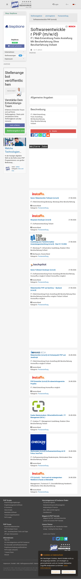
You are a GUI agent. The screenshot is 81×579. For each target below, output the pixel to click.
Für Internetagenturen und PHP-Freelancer (16, 542)
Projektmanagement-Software (13, 505)
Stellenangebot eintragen (16, 131)
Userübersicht (47, 512)
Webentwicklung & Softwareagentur (54, 505)
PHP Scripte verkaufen (11, 550)
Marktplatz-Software (10, 512)
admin (18, 167)
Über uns (7, 540)
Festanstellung (43, 208)
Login (56, 4)
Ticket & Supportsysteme (11, 515)
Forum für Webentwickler (11, 526)
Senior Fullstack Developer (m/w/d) (42, 270)
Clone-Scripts (8, 510)
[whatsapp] (40, 136)
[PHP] (21, 4)
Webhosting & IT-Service (50, 507)
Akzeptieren (56, 572)
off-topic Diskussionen (11, 534)
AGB (18, 563)
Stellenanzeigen (13, 55)
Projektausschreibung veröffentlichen (15, 547)
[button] (67, 4)
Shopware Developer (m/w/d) (40, 220)
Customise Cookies (68, 572)
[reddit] (48, 136)
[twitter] (36, 136)
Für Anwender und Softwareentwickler (15, 545)
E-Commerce (8, 507)
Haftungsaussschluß (26, 563)
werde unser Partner (49, 534)
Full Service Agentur (49, 502)
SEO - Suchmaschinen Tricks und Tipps (16, 531)
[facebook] (32, 136)
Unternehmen (9, 52)
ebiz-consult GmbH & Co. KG (26, 568)
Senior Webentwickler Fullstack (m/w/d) (44, 198)
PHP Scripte (7, 517)
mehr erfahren (15, 125)
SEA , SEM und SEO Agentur (51, 510)
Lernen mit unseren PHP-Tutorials (53, 520)
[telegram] (44, 136)
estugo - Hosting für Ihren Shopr (52, 529)
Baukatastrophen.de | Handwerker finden (55, 526)
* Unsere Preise (9, 552)
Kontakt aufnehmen (15, 46)
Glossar (6, 554)
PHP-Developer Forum (11, 529)
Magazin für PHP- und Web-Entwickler (54, 518)
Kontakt (13, 563)
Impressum (9, 59)
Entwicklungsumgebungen (12, 502)
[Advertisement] (53, 73)
